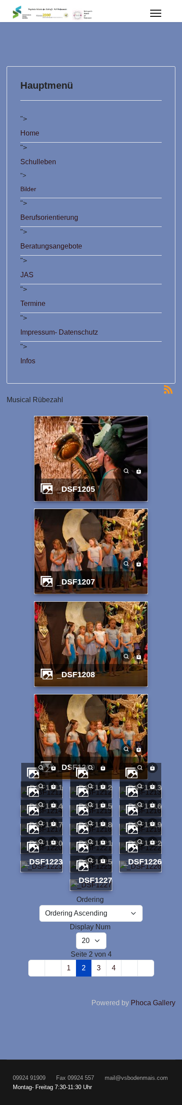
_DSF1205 (76, 489)
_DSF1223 (44, 861)
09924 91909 (29, 1078)
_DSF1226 (143, 861)
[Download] (138, 470)
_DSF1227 (93, 880)
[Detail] (126, 470)
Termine (33, 303)
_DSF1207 (76, 581)
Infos (27, 361)
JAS (27, 275)
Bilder (28, 188)
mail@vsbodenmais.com (136, 1078)
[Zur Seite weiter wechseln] (129, 968)
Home (29, 133)
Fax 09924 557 (75, 1078)
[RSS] (168, 388)
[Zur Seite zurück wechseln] (53, 968)
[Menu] (155, 13)
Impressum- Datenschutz (59, 332)
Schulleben (38, 162)
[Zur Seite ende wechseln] (145, 968)
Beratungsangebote (51, 246)
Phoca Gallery (153, 1003)
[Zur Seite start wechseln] (36, 968)
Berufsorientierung (49, 217)
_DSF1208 (76, 674)
